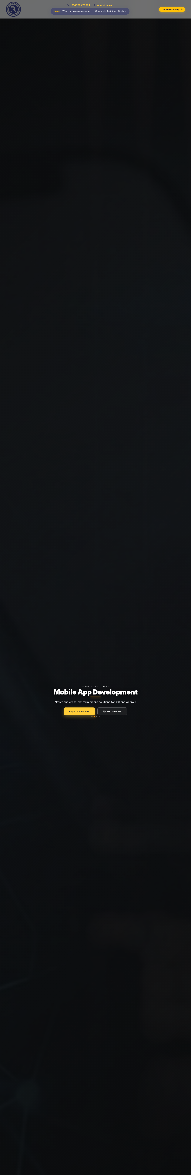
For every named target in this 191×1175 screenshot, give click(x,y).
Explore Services (79, 711)
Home (57, 11)
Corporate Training (105, 11)
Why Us (66, 11)
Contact (122, 11)
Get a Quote (114, 711)
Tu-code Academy (170, 9)
